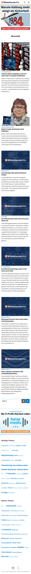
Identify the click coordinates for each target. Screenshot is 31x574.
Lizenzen (3, 478)
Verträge (4, 492)
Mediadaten (26, 571)
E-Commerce (21, 455)
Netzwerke (5, 483)
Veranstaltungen (17, 552)
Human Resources (8, 469)
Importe (13, 525)
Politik (14, 543)
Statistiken (13, 547)
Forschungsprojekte (6, 525)
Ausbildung (19, 506)
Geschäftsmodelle (20, 465)
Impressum (19, 571)
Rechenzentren (21, 483)
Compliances (4, 450)
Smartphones (5, 547)
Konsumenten (19, 474)
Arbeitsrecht (5, 446)
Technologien (25, 488)
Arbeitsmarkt (11, 506)
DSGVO (16, 455)
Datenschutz (22, 510)
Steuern (20, 488)
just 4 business (6, 571)
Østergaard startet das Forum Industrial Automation (14, 319)
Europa (3, 520)
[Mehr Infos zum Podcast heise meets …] (15, 422)
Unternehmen (6, 552)
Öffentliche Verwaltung (13, 556)
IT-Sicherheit (6, 529)
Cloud (24, 445)
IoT (2, 474)
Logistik (8, 478)
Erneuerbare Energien (22, 515)
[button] (25, 2)
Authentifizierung (12, 445)
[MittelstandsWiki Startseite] (9, 2)
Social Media (4, 488)
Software (10, 488)
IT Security (11, 473)
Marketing (14, 478)
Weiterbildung (11, 492)
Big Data (18, 446)
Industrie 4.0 (18, 524)
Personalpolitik (6, 543)
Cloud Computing (15, 511)
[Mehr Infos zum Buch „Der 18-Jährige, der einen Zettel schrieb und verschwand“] (15, 18)
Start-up (15, 488)
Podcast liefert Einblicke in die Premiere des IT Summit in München (14, 74)
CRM (8, 450)
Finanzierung (6, 465)
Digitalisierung (7, 455)
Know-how (15, 530)
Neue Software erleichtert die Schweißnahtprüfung (12, 372)
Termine (27, 547)
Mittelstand (25, 534)
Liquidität (25, 474)
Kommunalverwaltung (7, 534)
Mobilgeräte (5, 538)
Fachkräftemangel (15, 520)
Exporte (9, 520)
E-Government (5, 460)
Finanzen (22, 520)
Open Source (12, 483)
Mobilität (12, 538)
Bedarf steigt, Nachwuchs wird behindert (12, 129)
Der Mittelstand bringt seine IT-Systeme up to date (14, 269)
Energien (12, 460)
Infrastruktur (22, 469)
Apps (2, 506)
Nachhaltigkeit (20, 478)
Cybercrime (15, 450)
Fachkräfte (18, 460)
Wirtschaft (5, 556)
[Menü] (29, 2)
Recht (19, 543)
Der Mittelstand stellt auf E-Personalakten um (15, 219)
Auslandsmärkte (5, 511)
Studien (20, 547)
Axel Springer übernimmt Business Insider (13, 173)
